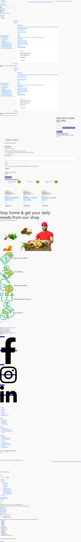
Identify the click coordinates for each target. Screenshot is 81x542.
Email (6, 164)
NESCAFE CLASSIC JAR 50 (49, 199)
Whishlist (4, 508)
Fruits (26, 40)
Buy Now (72, 127)
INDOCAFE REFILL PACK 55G (12, 199)
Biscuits (5, 38)
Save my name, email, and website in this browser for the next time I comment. (22, 166)
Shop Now (23, 60)
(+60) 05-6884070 (68, 1)
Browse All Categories (4, 35)
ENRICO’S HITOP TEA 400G (30, 199)
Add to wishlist (65, 133)
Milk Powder (55, 26)
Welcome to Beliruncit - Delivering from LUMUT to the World (40, 1)
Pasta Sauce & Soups (6, 438)
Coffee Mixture (38, 26)
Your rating (7, 154)
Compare (59, 133)
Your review (7, 155)
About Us (4, 0)
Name (6, 162)
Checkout (4, 511)
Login (3, 16)
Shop (3, 411)
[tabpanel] (40, 487)
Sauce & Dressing (7, 46)
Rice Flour (29, 37)
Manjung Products (8, 44)
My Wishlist (4, 422)
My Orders (4, 2)
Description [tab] (8, 140)
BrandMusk (78, 461)
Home (1, 115)
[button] (8, 206)
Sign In (3, 414)
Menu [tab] (2, 477)
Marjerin (45, 26)
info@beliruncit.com (7, 331)
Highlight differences (6, 517)
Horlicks (26, 26)
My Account (4, 420)
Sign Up (1, 500)
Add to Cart (65, 127)
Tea (21, 26)
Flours (5, 41)
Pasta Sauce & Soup (8, 45)
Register (3, 18)
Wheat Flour (19, 37)
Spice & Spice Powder (8, 48)
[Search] (1, 7)
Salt (48, 26)
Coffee (18, 26)
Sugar (51, 26)
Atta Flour (25, 37)
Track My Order (5, 423)
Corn (23, 40)
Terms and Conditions (6, 429)
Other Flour (41, 37)
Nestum (32, 26)
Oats (29, 26)
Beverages (6, 36)
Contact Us (4, 412)
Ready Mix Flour (35, 37)
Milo (23, 26)
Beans (20, 40)
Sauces (18, 33)
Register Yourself (5, 415)
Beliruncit (12, 460)
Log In (1, 501)
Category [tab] (7, 477)
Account (4, 512)
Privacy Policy (4, 428)
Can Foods (6, 39)
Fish (18, 40)
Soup (24, 30)
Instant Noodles (7, 42)
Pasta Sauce (19, 30)
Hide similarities (5, 516)
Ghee (42, 26)
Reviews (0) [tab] (15, 140)
